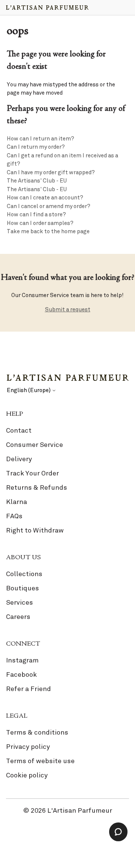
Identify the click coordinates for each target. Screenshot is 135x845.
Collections (24, 574)
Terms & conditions (37, 732)
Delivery (19, 459)
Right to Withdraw (35, 530)
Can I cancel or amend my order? (48, 206)
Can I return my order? (36, 146)
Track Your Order (32, 473)
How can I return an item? (40, 138)
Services (19, 602)
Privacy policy (28, 746)
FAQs (14, 516)
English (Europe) (29, 390)
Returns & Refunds (36, 487)
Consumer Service (34, 445)
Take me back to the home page (48, 231)
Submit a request (67, 309)
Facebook (21, 674)
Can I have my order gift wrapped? (51, 172)
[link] (67, 482)
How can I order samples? (40, 223)
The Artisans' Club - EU (37, 180)
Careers (18, 617)
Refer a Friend (28, 689)
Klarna (16, 502)
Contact (19, 430)
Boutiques (22, 588)
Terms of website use (40, 761)
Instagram (22, 660)
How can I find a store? (36, 214)
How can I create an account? (45, 197)
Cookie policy (27, 775)
